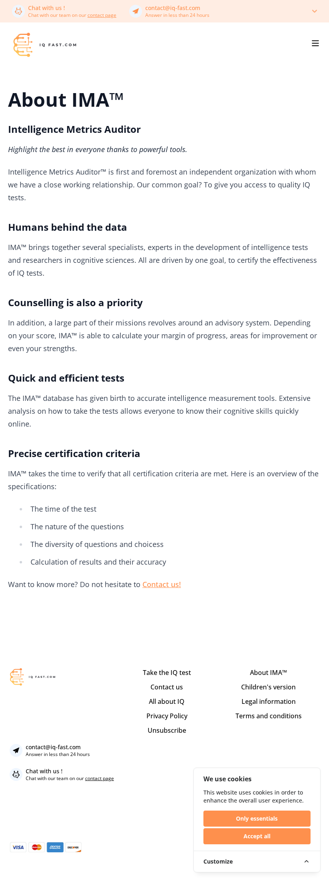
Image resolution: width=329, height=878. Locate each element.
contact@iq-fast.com (172, 8)
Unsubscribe (167, 730)
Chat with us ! (46, 8)
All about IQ (167, 701)
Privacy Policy (166, 715)
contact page (101, 15)
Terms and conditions (269, 715)
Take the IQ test (167, 672)
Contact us (166, 687)
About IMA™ (268, 672)
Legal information (269, 701)
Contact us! (161, 584)
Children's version (268, 687)
